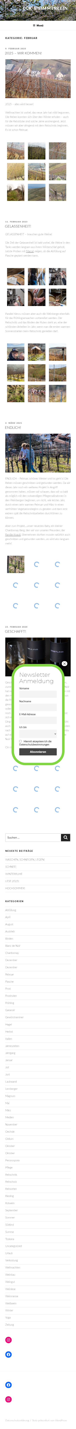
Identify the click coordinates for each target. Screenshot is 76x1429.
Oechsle (9, 1132)
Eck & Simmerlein (45, 8)
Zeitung (9, 1325)
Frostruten (11, 996)
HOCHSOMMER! (15, 888)
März (8, 1110)
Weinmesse (11, 1296)
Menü (40, 25)
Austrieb (10, 931)
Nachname (25, 701)
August (9, 924)
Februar (9, 974)
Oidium (9, 1139)
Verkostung (11, 1260)
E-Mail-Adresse (27, 714)
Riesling (9, 1196)
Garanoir (10, 1010)
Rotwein (9, 1203)
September (11, 1210)
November (11, 1124)
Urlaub (9, 1253)
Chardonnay (12, 953)
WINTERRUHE (13, 874)
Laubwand (11, 1081)
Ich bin (23, 727)
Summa (9, 1232)
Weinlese (10, 1289)
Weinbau (10, 1275)
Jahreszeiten (12, 1046)
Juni (7, 1074)
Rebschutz (11, 1182)
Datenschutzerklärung (17, 1420)
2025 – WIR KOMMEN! (23, 53)
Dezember (11, 960)
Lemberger (11, 1089)
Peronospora (12, 1160)
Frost (8, 988)
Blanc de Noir (12, 946)
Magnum (10, 1096)
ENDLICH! (13, 427)
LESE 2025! (12, 881)
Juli (7, 1067)
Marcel (30, 251)
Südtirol (9, 1225)
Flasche (9, 981)
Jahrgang (10, 1053)
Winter (9, 1310)
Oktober (10, 1146)
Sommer (10, 1217)
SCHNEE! (10, 867)
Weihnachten (12, 1267)
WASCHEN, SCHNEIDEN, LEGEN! (25, 859)
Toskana (9, 1239)
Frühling (9, 1003)
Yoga (8, 1317)
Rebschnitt (11, 1175)
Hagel (8, 1024)
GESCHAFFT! (15, 631)
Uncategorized (13, 1246)
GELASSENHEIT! (18, 226)
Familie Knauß (13, 535)
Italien (8, 1039)
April (7, 917)
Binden (9, 938)
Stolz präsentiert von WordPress (49, 1420)
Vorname (24, 688)
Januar (9, 1060)
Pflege (9, 1167)
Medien (9, 1117)
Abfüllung (10, 910)
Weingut (10, 1282)
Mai (7, 1103)
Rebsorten (11, 1189)
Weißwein (10, 1303)
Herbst (9, 1031)
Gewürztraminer (14, 1017)
